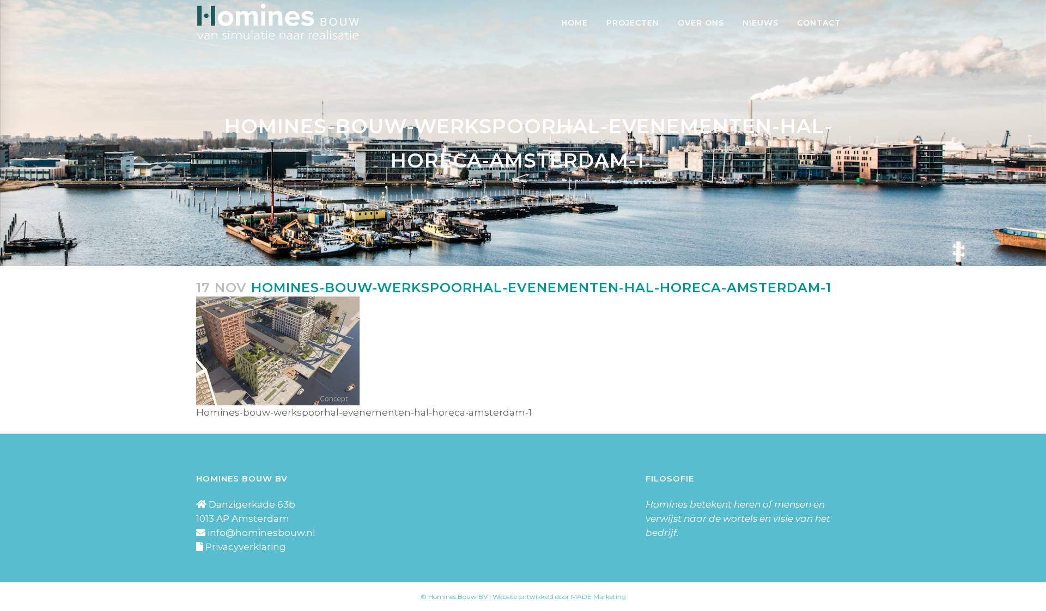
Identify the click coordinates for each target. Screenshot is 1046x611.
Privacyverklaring (245, 546)
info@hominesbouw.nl (261, 532)
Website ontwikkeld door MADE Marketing (559, 597)
